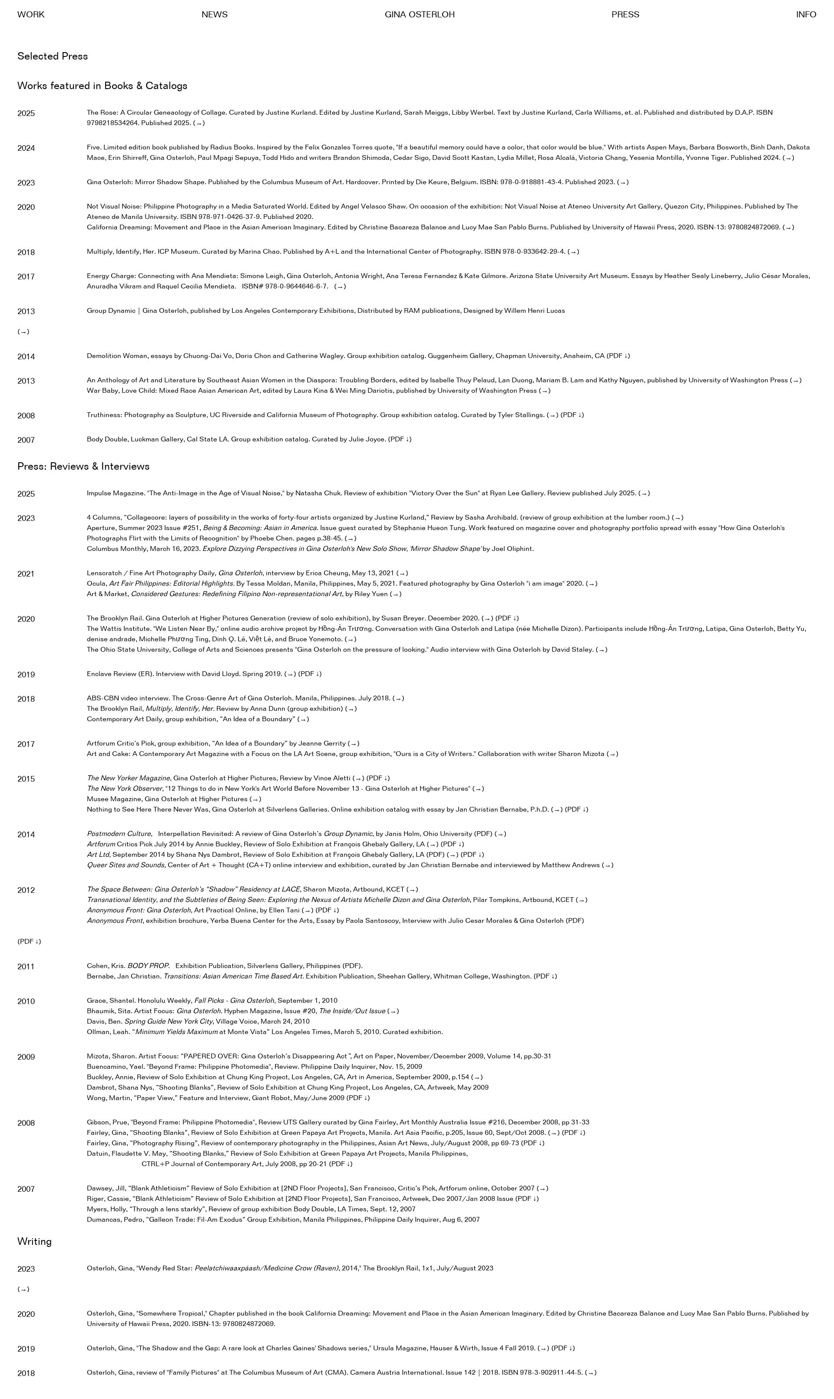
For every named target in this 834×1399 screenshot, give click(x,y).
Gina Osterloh (420, 15)
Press (625, 15)
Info (806, 15)
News (215, 15)
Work (31, 15)
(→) (199, 123)
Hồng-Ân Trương (345, 629)
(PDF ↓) (618, 356)
